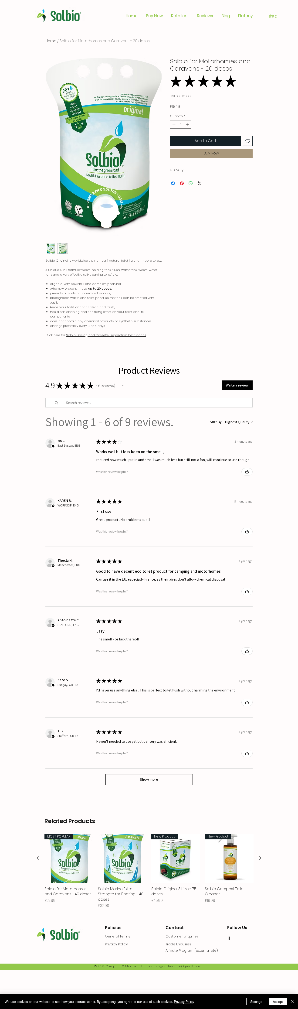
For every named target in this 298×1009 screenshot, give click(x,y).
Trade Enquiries (178, 944)
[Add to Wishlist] (248, 141)
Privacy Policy (184, 1001)
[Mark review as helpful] (247, 471)
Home (50, 41)
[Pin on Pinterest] (182, 183)
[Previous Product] (38, 858)
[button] (274, 15)
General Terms (117, 936)
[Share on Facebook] (173, 183)
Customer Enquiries (182, 936)
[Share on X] (199, 183)
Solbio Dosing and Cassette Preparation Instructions (106, 335)
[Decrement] (173, 124)
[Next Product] (260, 858)
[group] (149, 871)
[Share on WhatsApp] (190, 183)
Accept (278, 1001)
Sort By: (216, 421)
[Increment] (188, 124)
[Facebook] (229, 938)
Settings (256, 1001)
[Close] (292, 1001)
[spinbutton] (180, 124)
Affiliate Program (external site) (192, 950)
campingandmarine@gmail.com (174, 966)
